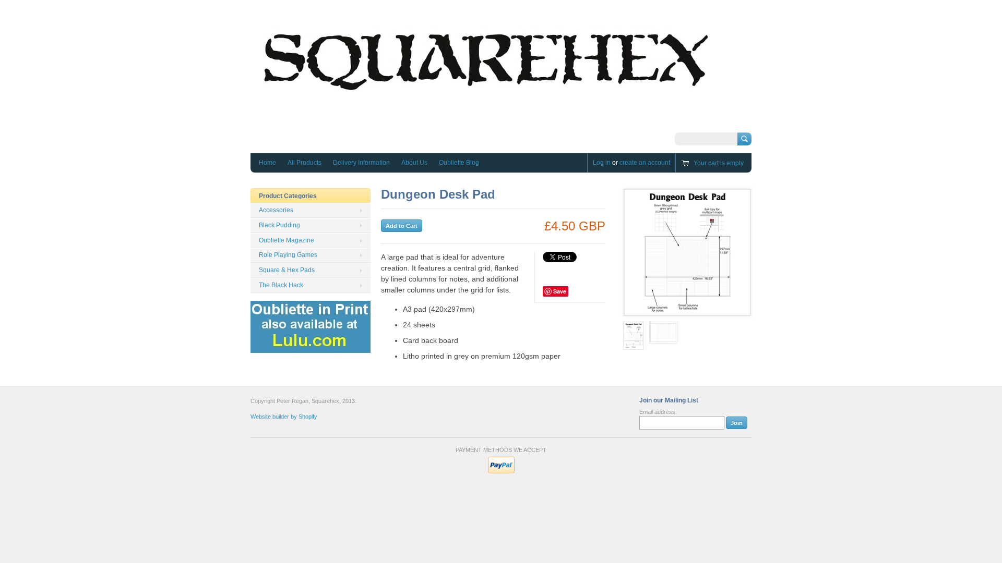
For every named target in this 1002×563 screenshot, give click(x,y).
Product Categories (288, 196)
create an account (644, 162)
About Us (414, 162)
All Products (304, 162)
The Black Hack (281, 285)
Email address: (658, 412)
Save (559, 291)
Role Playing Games (288, 255)
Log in (602, 162)
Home (267, 162)
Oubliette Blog (459, 162)
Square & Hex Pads (287, 270)
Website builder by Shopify (283, 416)
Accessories (276, 210)
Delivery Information (361, 162)
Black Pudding (279, 225)
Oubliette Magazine (286, 240)
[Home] (485, 123)
